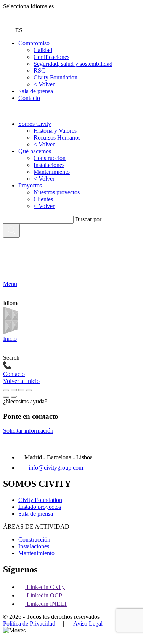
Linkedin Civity (46, 587)
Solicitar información (28, 430)
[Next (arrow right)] (14, 397)
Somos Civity (34, 124)
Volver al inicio (21, 381)
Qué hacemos (34, 151)
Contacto (29, 98)
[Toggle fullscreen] (21, 390)
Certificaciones (51, 57)
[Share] (14, 390)
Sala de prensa (35, 91)
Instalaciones (49, 165)
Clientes (43, 199)
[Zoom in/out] (29, 390)
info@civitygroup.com (56, 467)
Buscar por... (90, 219)
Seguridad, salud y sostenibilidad (73, 63)
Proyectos (30, 185)
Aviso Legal (88, 623)
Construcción (50, 158)
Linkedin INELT (47, 603)
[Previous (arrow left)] (6, 397)
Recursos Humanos (57, 137)
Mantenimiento (52, 171)
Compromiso (34, 43)
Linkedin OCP (44, 595)
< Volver (44, 84)
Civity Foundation (55, 77)
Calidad (43, 50)
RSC (39, 70)
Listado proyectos (39, 507)
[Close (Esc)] (6, 390)
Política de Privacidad (29, 623)
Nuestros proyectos (57, 192)
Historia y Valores (55, 130)
